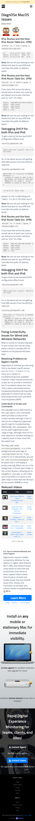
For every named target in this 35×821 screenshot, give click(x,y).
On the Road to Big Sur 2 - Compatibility (17, 527)
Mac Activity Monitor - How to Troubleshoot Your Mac (17, 499)
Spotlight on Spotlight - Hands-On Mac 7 (17, 519)
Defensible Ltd (26, 815)
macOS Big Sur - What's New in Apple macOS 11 (17, 534)
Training (17, 790)
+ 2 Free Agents (25, 603)
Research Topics (17, 805)
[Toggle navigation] (31, 6)
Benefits (14, 603)
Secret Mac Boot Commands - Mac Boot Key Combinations (16, 510)
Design (7, 603)
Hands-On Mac (29, 497)
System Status (17, 785)
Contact (17, 787)
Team (17, 802)
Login (17, 782)
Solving (17, 808)
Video (17, 793)
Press (17, 810)
